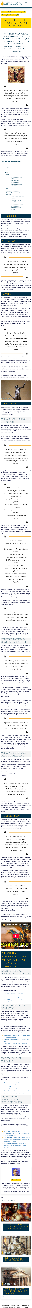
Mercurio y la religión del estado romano (16, 185)
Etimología (8, 167)
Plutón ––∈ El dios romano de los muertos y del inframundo (16, 1227)
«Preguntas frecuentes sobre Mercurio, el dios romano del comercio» (13, 193)
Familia (7, 172)
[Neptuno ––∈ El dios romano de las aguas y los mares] (16, 1276)
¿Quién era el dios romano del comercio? (17, 197)
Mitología (8, 174)
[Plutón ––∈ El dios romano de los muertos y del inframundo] (16, 1212)
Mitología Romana (10, 15)
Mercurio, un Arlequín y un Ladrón (16, 177)
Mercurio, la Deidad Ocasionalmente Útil (15, 181)
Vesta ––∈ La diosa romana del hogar (13, 1259)
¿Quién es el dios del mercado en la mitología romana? (16, 208)
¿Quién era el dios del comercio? (16, 201)
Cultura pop (9, 188)
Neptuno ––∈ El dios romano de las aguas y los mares (15, 1291)
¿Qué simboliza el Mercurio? (17, 203)
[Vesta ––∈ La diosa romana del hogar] (16, 1245)
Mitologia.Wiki (5, 1305)
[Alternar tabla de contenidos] (23, 165)
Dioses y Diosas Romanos (13, 12)
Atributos (8, 170)
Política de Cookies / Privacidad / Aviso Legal (15, 1307)
